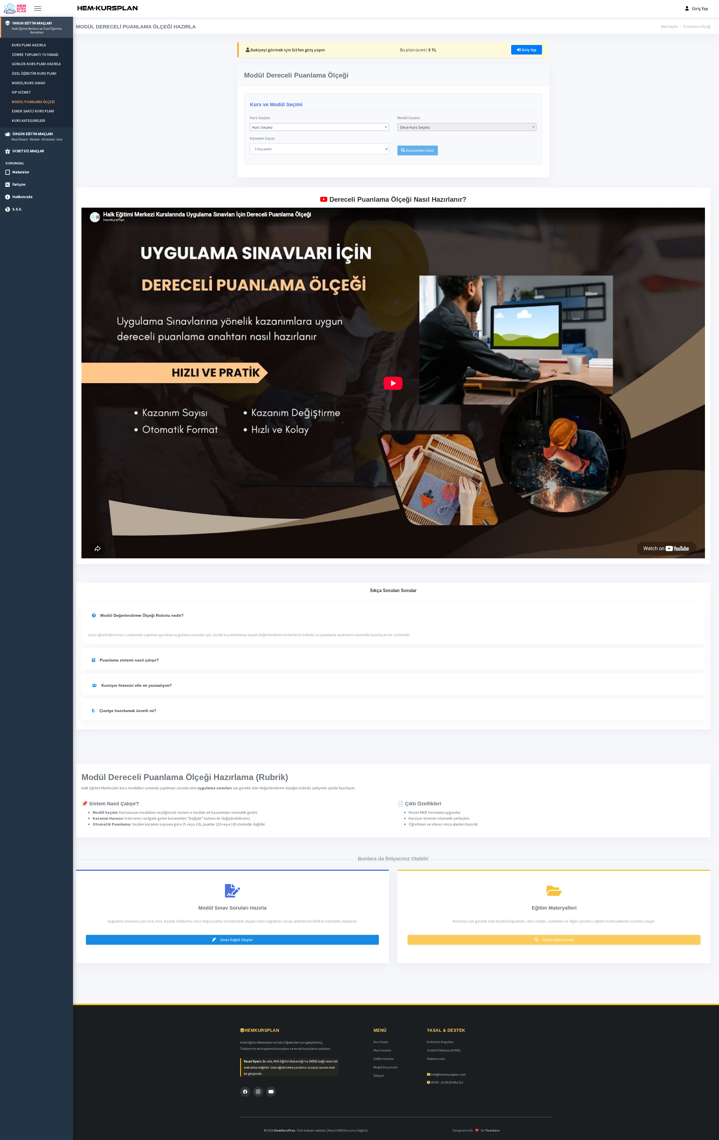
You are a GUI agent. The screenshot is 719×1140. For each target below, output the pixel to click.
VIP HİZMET (21, 92)
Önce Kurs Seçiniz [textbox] (415, 127)
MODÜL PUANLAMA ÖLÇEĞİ (33, 101)
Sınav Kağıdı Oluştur (236, 939)
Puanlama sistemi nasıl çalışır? (129, 660)
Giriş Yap (528, 49)
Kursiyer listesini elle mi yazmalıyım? (136, 685)
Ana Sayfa (669, 26)
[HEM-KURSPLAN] (107, 8)
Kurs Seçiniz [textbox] (262, 127)
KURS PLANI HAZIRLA (29, 45)
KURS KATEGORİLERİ (28, 120)
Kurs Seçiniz (260, 117)
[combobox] (319, 127)
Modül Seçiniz (408, 117)
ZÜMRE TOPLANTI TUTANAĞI (35, 54)
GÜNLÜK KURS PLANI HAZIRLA (36, 64)
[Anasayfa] (15, 8)
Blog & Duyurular (386, 1067)
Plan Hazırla (382, 1050)
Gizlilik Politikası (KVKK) (444, 1050)
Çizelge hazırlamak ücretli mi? (127, 710)
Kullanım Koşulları (440, 1042)
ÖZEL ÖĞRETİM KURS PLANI (34, 73)
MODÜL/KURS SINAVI (28, 83)
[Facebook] (245, 1092)
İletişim (379, 1075)
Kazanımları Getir (419, 150)
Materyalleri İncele (558, 939)
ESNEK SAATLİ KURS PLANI (33, 111)
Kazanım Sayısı (262, 138)
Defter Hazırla (383, 1059)
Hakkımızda (436, 1059)
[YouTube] (271, 1092)
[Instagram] (258, 1092)
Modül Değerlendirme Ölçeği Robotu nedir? (141, 615)
